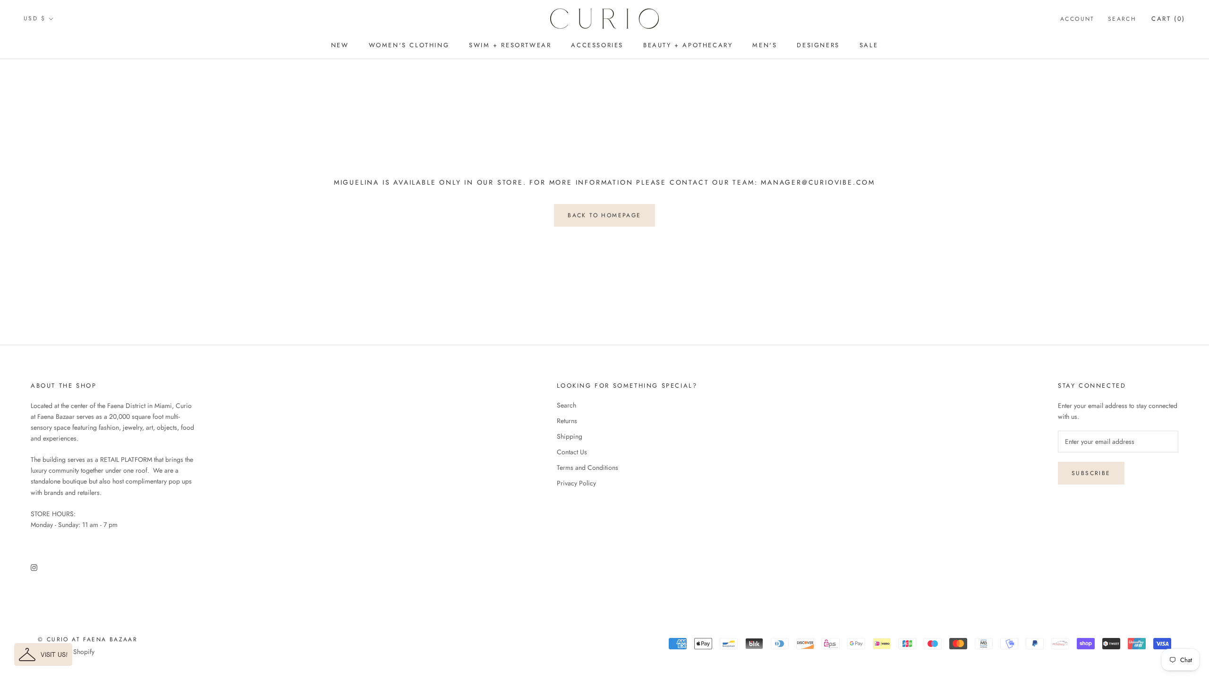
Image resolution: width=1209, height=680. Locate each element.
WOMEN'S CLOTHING (409, 45)
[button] (43, 654)
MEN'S (764, 45)
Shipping (569, 436)
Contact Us (572, 452)
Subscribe (1091, 473)
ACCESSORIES (597, 45)
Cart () (1168, 18)
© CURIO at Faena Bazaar (87, 639)
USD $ (34, 18)
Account (1077, 19)
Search (1122, 19)
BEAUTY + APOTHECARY (687, 45)
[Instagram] (34, 566)
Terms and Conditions (587, 467)
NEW (340, 45)
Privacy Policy (576, 483)
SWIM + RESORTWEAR (510, 45)
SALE (869, 45)
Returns (567, 420)
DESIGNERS (818, 45)
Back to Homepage (604, 215)
